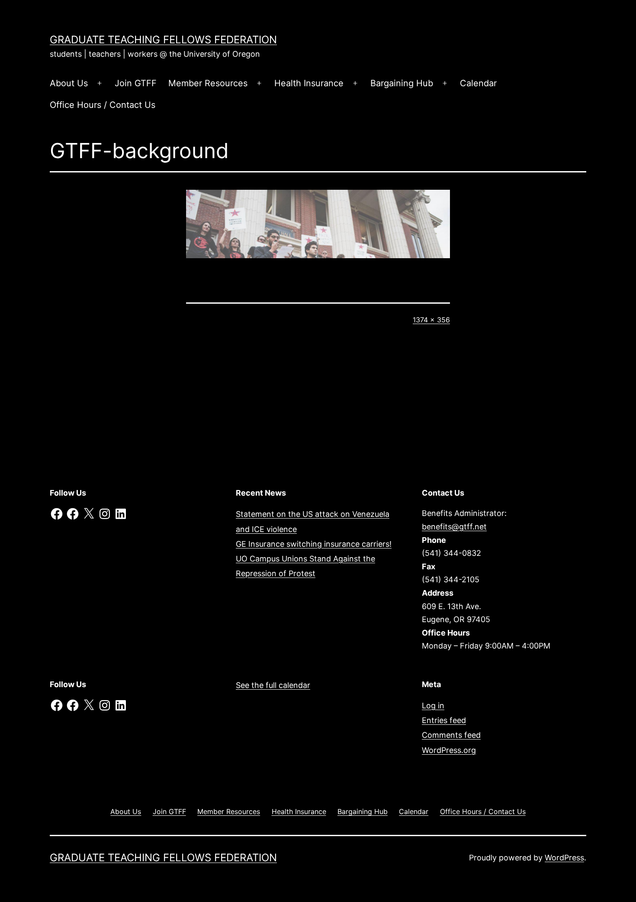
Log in (433, 705)
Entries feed (444, 720)
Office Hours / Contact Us (102, 105)
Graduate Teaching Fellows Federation (163, 39)
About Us (69, 83)
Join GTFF (136, 83)
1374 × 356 (431, 319)
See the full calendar (273, 685)
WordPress (564, 857)
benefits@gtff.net (454, 526)
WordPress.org (449, 750)
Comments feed (451, 735)
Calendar (478, 83)
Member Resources (207, 83)
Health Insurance (309, 83)
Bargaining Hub (401, 83)
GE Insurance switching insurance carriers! (314, 543)
